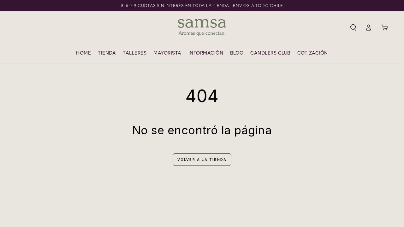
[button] (353, 27)
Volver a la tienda (202, 159)
